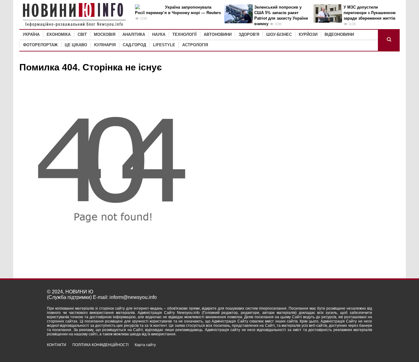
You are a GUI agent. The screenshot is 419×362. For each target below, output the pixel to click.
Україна (31, 34)
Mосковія (104, 34)
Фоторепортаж (40, 45)
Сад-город (134, 45)
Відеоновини (339, 34)
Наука (158, 34)
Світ (82, 34)
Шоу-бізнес (279, 34)
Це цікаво (76, 45)
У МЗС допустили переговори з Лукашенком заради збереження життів (370, 13)
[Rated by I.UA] (358, 350)
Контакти (56, 345)
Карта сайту (145, 345)
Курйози (308, 34)
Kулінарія (105, 45)
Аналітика (133, 34)
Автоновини (218, 34)
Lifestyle (164, 45)
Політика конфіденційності (100, 345)
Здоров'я (249, 34)
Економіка (59, 34)
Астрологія (195, 45)
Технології (184, 34)
